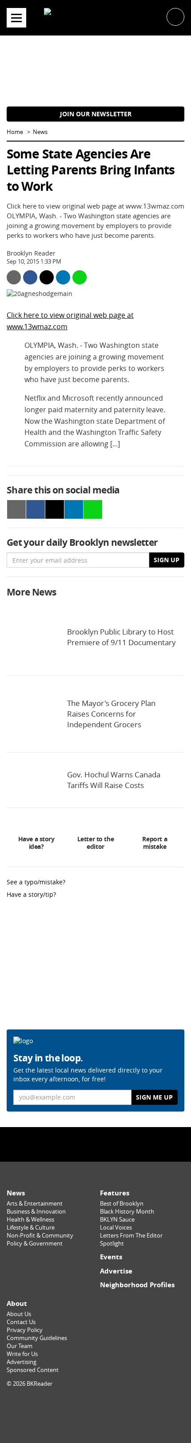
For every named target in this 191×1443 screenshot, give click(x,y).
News (40, 132)
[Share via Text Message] (79, 277)
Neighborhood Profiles (137, 1284)
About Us (19, 1314)
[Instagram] (95, 1143)
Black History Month (127, 1211)
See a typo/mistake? (36, 882)
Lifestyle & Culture (31, 1227)
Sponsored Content (33, 1370)
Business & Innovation (36, 1211)
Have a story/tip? (31, 894)
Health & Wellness (30, 1219)
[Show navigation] (16, 18)
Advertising (21, 1362)
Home (15, 132)
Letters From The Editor (131, 1235)
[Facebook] (73, 1143)
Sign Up (166, 560)
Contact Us (21, 1322)
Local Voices (116, 1227)
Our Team (19, 1346)
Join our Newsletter (95, 114)
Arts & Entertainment (35, 1203)
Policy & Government (35, 1243)
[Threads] (118, 1143)
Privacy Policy (25, 1330)
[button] (175, 16)
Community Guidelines (37, 1338)
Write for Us (22, 1354)
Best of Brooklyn (121, 1203)
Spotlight (112, 1243)
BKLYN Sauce (117, 1219)
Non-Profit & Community (40, 1235)
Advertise (116, 1271)
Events (111, 1257)
